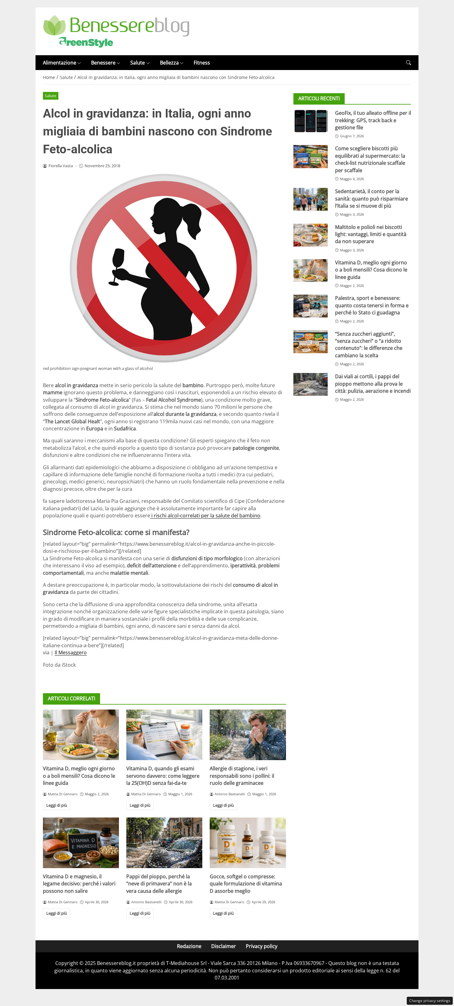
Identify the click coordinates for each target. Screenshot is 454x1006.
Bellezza (169, 62)
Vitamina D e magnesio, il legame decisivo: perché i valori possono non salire (79, 883)
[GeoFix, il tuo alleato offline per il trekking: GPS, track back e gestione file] (310, 121)
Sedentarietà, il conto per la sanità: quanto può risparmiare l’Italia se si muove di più (371, 198)
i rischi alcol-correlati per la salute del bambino (205, 515)
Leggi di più (56, 805)
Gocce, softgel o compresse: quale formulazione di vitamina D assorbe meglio (246, 883)
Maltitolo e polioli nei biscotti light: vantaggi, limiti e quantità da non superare (370, 234)
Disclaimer (223, 946)
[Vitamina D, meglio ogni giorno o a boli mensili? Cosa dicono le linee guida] (81, 735)
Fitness (202, 62)
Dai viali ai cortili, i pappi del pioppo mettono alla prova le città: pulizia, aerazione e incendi (373, 384)
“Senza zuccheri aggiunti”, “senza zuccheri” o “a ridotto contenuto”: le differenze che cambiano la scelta (368, 344)
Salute (137, 62)
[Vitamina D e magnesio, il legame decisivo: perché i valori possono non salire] (81, 843)
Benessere (103, 62)
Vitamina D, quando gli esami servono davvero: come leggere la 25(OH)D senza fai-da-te (163, 775)
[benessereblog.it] (116, 30)
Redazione (189, 946)
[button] (408, 62)
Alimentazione (59, 62)
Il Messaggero (71, 652)
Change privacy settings (429, 1000)
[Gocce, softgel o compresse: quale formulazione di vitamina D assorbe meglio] (248, 843)
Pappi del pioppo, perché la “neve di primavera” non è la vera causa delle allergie (159, 883)
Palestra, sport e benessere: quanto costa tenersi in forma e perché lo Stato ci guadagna (372, 305)
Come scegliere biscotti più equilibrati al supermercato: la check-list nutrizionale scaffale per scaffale (370, 159)
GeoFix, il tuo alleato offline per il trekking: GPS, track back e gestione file (373, 120)
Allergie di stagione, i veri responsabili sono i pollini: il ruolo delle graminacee (242, 775)
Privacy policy (261, 946)
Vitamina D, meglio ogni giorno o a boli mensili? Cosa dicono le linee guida (79, 775)
